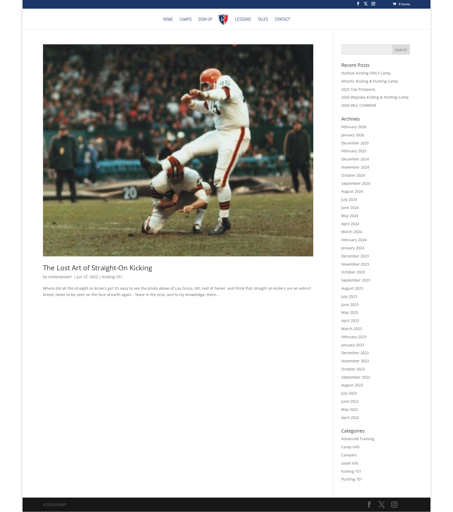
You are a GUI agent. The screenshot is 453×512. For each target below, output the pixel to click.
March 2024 (351, 231)
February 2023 (353, 336)
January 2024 (352, 247)
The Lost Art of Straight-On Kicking (97, 267)
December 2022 (355, 352)
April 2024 (350, 223)
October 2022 (353, 369)
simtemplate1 (60, 276)
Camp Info (350, 446)
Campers (349, 454)
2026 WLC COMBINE (358, 105)
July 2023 (349, 296)
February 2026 (353, 126)
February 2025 (353, 150)
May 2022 (349, 409)
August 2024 (352, 191)
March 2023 (351, 328)
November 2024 (355, 167)
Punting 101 (351, 479)
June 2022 (350, 401)
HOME (168, 19)
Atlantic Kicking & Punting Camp (369, 81)
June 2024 (350, 207)
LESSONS (243, 19)
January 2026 (352, 134)
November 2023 (355, 264)
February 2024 (353, 239)
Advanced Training (357, 438)
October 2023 (353, 272)
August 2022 (352, 384)
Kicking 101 (112, 276)
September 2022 (355, 377)
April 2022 (350, 417)
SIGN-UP (205, 19)
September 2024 (355, 183)
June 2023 (350, 304)
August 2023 (352, 288)
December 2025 (355, 143)
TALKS (263, 19)
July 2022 (349, 393)
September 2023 (355, 280)
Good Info (349, 463)
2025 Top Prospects (358, 89)
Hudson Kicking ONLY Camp (366, 73)
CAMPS (186, 19)
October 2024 (353, 175)
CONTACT (282, 19)
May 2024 (349, 215)
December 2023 (355, 256)
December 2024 (355, 159)
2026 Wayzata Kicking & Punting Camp (375, 97)
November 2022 (355, 360)
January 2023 (352, 344)
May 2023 (349, 312)
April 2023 (350, 320)
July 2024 (349, 199)
